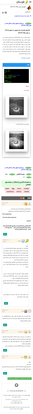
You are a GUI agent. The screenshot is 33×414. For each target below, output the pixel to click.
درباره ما (19, 397)
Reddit (7, 188)
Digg (13, 188)
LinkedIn (26, 191)
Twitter (19, 188)
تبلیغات (19, 395)
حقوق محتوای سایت (26, 395)
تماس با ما (14, 397)
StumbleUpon (10, 191)
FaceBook (26, 188)
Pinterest (19, 191)
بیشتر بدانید (13, 408)
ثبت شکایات (14, 395)
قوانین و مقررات (7, 395)
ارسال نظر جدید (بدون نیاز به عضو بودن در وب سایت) (19, 378)
